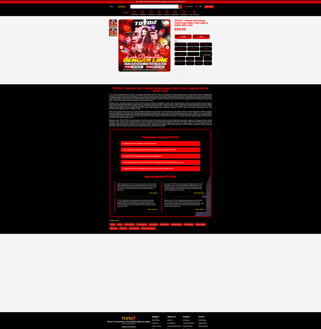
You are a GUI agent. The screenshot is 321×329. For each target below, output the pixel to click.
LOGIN (201, 36)
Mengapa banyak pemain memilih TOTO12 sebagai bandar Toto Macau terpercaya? (154, 162)
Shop (111, 6)
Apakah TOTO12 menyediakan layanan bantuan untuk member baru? (149, 168)
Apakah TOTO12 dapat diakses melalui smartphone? (143, 156)
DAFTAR (183, 36)
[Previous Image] (121, 47)
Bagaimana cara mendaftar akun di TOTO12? (140, 143)
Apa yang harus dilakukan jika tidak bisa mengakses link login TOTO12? (150, 150)
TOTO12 (111, 94)
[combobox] (154, 6)
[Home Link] (121, 6)
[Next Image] (167, 47)
